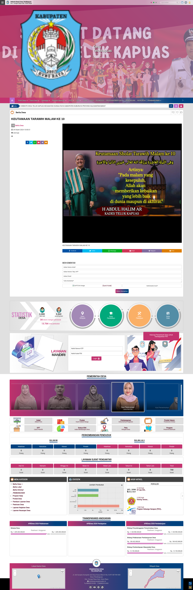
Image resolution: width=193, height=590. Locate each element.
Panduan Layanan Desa (21, 501)
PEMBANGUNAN (154, 100)
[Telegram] (42, 142)
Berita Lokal (17, 487)
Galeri (85, 100)
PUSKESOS (100, 100)
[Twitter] (31, 142)
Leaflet (51, 587)
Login (95, 358)
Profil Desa (22, 100)
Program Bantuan (58, 100)
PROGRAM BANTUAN (114, 100)
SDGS (91, 100)
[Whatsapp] (35, 142)
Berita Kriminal (18, 490)
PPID (70, 100)
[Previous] (180, 100)
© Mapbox (56, 587)
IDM (77, 100)
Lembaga (44, 100)
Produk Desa (17, 499)
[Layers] (62, 571)
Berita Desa (17, 484)
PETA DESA (141, 100)
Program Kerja (18, 496)
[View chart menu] (122, 485)
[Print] (46, 142)
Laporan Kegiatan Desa (21, 507)
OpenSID (62, 587)
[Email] (38, 142)
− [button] (15, 574)
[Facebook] (27, 142)
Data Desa (33, 100)
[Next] (182, 100)
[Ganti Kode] (107, 286)
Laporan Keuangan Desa (21, 510)
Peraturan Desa (18, 504)
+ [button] (15, 571)
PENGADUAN (130, 100)
